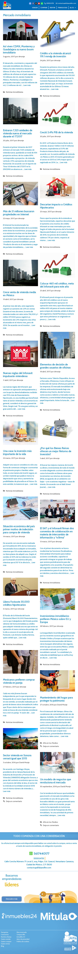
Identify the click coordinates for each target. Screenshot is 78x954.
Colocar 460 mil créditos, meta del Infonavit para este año (57, 285)
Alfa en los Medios (50, 743)
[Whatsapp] (42, 3)
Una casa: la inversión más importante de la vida (17, 452)
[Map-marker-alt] (30, 3)
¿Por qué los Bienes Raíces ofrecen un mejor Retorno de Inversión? (55, 451)
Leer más (27, 85)
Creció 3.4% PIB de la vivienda (56, 132)
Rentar (52, 8)
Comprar (43, 8)
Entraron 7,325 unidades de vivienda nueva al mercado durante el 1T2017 (17, 133)
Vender (35, 8)
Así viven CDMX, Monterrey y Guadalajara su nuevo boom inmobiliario (19, 49)
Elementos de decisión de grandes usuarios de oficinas (55, 366)
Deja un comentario (51, 746)
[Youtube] (39, 3)
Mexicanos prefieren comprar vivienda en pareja (19, 681)
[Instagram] (36, 3)
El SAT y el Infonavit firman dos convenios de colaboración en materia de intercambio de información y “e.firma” (57, 533)
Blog (72, 8)
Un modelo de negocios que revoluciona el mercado (55, 781)
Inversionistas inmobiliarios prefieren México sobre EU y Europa (55, 619)
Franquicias (62, 8)
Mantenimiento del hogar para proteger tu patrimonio (56, 699)
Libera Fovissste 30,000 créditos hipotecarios (16, 603)
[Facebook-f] (33, 3)
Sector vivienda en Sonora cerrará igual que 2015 (17, 757)
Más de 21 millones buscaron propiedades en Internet (18, 213)
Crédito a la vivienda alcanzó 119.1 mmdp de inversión (55, 55)
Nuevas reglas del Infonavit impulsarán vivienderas (17, 375)
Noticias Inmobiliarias (14, 92)
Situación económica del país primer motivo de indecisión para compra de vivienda (19, 529)
